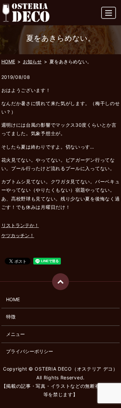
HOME (8, 61)
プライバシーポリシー (29, 351)
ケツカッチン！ (17, 235)
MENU (108, 13)
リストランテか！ (20, 225)
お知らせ (32, 61)
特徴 (10, 316)
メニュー (15, 334)
